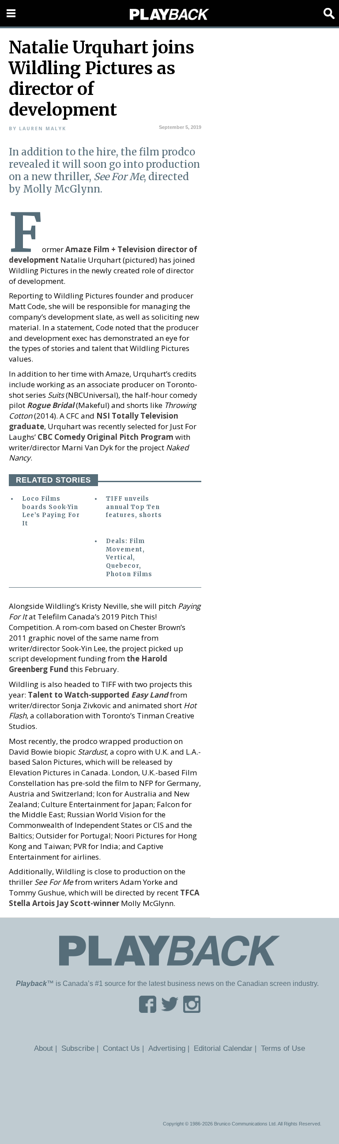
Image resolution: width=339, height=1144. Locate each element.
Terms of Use (283, 1048)
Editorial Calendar (223, 1048)
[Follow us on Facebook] (147, 1010)
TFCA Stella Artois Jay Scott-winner (104, 897)
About (43, 1048)
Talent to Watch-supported (98, 695)
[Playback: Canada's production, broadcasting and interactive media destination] (169, 14)
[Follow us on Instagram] (191, 1010)
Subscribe (77, 1048)
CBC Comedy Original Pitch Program (105, 437)
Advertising (166, 1048)
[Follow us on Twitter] (169, 1010)
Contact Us (121, 1048)
